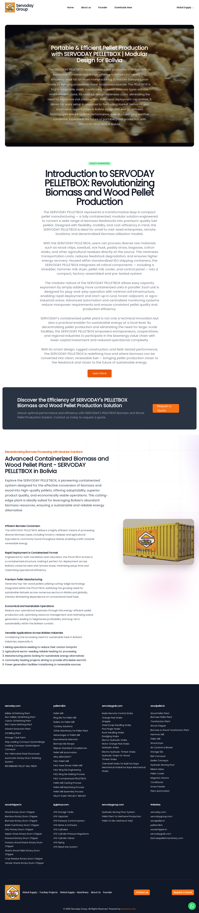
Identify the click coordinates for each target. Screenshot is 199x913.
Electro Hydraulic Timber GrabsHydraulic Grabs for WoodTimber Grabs (118, 755)
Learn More (99, 373)
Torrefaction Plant (160, 721)
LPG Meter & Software (65, 825)
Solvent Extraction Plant (18, 728)
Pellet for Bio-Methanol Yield (117, 820)
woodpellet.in (157, 820)
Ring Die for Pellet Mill (64, 717)
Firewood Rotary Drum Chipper (21, 838)
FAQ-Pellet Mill (61, 761)
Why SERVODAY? (62, 756)
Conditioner (156, 782)
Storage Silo (156, 751)
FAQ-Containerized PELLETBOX (69, 778)
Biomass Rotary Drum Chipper (21, 820)
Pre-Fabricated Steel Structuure (22, 753)
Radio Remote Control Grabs (117, 713)
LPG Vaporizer (60, 816)
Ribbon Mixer (157, 769)
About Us (96, 892)
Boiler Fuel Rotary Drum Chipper (22, 825)
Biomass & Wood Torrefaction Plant (169, 730)
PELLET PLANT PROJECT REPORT (69, 795)
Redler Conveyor (159, 760)
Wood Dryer (156, 743)
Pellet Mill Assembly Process (68, 791)
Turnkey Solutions (63, 726)
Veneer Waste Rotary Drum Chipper (24, 863)
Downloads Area (123, 7)
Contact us (142, 892)
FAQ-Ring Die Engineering (67, 769)
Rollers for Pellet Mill (63, 722)
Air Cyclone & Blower (161, 747)
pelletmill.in (156, 825)
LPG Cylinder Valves (63, 838)
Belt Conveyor (158, 756)
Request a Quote (164, 408)
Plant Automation (160, 791)
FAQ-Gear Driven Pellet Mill (67, 765)
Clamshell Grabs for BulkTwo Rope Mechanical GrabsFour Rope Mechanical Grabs (124, 767)
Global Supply (185, 7)
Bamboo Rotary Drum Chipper (21, 816)
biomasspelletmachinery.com (166, 838)
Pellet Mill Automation (65, 752)
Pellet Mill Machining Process (68, 787)
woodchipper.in (158, 829)
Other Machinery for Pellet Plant (70, 730)
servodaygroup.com (161, 816)
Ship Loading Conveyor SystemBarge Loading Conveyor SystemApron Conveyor (25, 745)
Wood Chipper (158, 725)
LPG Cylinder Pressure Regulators (71, 833)
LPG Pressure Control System (69, 820)
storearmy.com (128, 909)
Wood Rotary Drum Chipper (20, 812)
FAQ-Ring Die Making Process (69, 774)
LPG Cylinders (60, 829)
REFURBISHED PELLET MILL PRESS (21, 766)
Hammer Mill (157, 734)
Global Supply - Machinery (74, 892)
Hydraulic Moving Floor (162, 764)
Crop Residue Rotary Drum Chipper (24, 858)
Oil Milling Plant (13, 733)
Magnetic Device (159, 777)
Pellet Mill (58, 713)
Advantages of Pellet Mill (66, 735)
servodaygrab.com (160, 833)
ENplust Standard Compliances (70, 748)
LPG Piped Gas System (65, 846)
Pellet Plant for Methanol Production (121, 816)
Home (70, 7)
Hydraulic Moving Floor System (118, 812)
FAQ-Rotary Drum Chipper (19, 829)
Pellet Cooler (157, 773)
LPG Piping (58, 842)
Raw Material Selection (65, 739)
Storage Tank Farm (15, 737)
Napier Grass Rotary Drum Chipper (23, 833)
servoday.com (158, 812)
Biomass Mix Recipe (63, 743)
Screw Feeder (157, 786)
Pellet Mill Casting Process (67, 782)
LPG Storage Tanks (63, 812)
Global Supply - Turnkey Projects (40, 892)
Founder (102, 7)
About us (86, 7)
